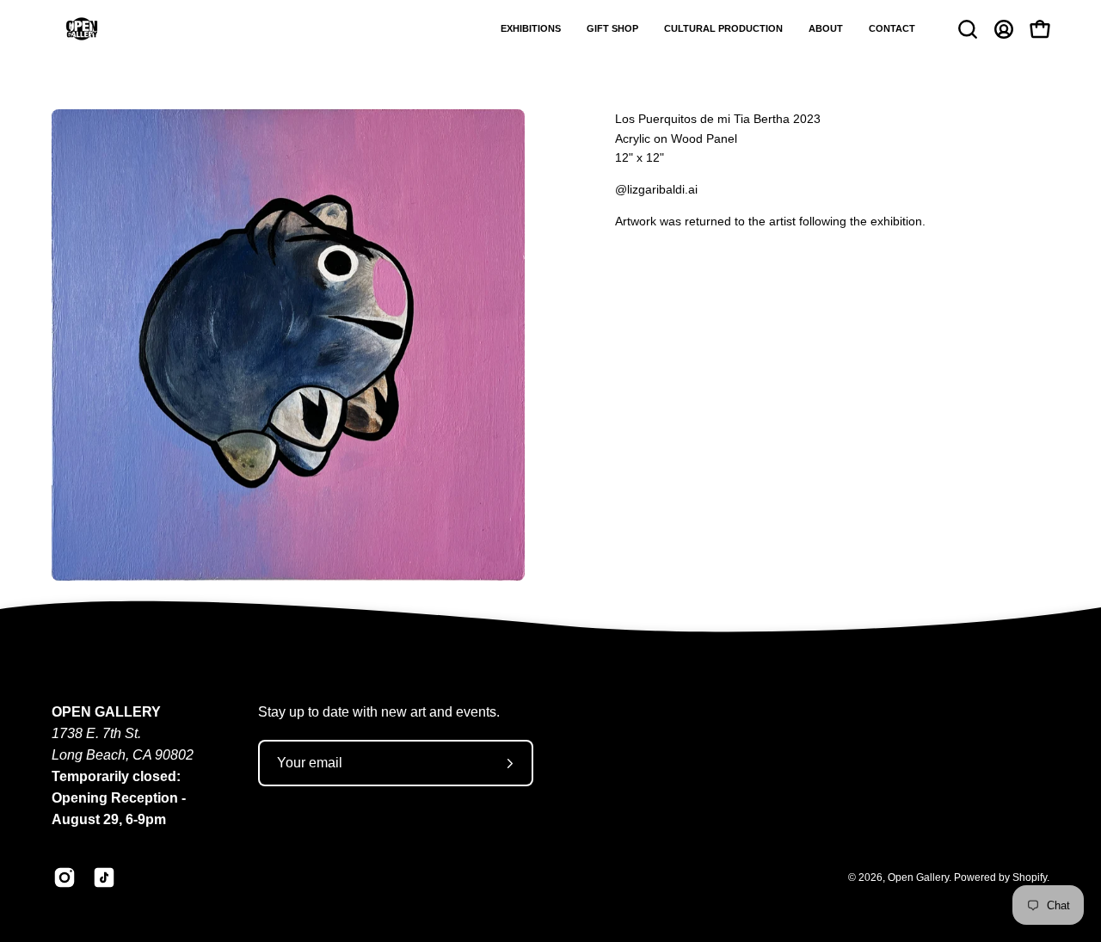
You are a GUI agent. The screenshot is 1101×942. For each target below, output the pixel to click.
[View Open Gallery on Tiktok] (104, 877)
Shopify (1029, 877)
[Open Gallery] (82, 29)
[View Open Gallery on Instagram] (64, 877)
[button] (531, 29)
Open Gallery (918, 877)
